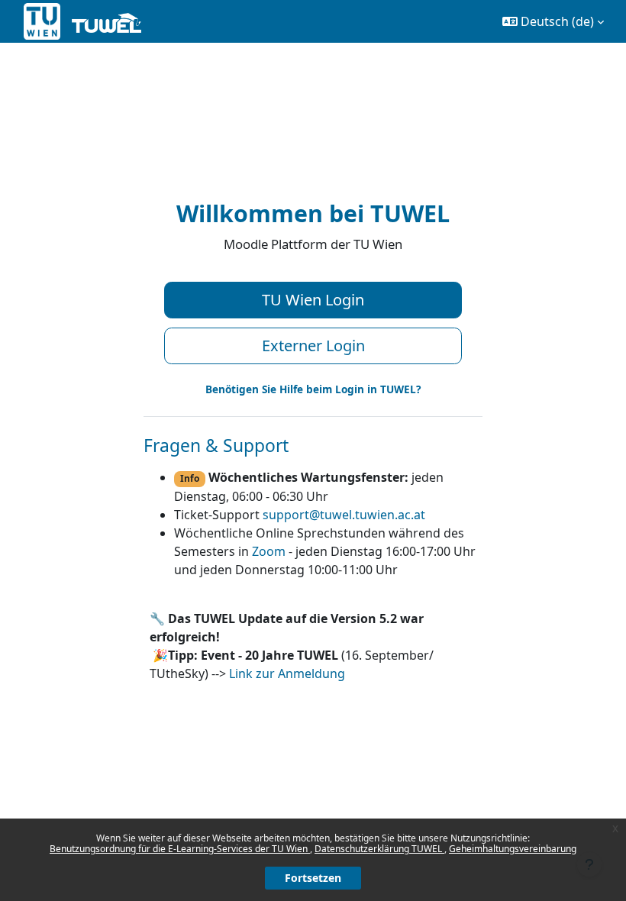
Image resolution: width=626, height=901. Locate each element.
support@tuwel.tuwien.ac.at (344, 514)
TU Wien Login (313, 299)
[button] (553, 21)
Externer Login (313, 345)
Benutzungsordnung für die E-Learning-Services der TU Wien (180, 848)
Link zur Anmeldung (287, 673)
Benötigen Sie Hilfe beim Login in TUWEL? (313, 389)
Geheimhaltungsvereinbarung (512, 848)
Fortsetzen (313, 877)
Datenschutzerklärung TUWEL (379, 848)
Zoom (269, 551)
